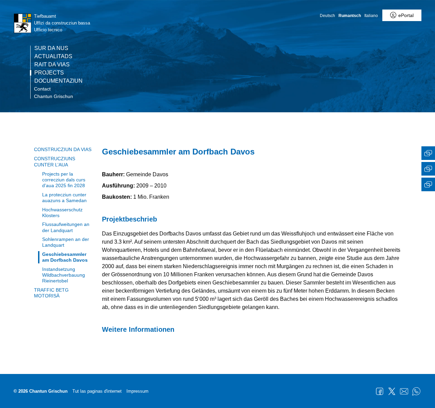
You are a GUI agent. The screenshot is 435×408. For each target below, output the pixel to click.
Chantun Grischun (53, 96)
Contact (42, 88)
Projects (49, 73)
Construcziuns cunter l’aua (54, 161)
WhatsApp (416, 391)
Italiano (371, 15)
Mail (404, 391)
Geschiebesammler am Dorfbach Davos (65, 257)
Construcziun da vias (62, 149)
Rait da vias (52, 64)
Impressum (137, 391)
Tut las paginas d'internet (97, 391)
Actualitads (53, 56)
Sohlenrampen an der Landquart (65, 242)
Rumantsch (349, 15)
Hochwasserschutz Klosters (62, 212)
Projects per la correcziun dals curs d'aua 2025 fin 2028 (63, 180)
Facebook (380, 391)
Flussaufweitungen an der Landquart (65, 227)
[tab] (428, 154)
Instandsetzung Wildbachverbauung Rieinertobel (63, 275)
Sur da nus (51, 48)
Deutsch (327, 15)
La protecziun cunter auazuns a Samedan (64, 197)
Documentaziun (58, 81)
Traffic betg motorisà (51, 292)
